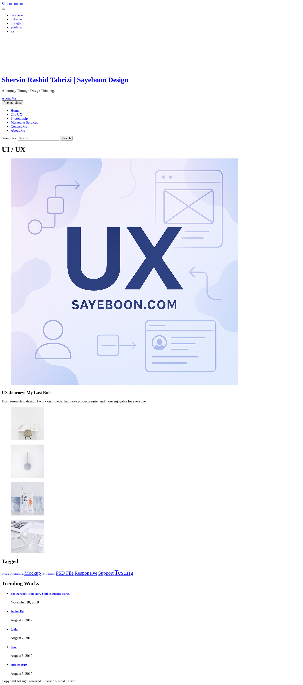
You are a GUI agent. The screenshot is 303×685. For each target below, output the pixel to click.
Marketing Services (24, 122)
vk (12, 31)
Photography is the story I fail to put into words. (40, 593)
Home (15, 110)
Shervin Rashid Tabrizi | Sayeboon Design (65, 80)
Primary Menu (13, 102)
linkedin (16, 19)
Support (106, 573)
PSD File (65, 573)
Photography (20, 118)
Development (17, 574)
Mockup (32, 573)
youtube (16, 27)
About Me (9, 98)
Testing (124, 572)
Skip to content (12, 4)
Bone (14, 647)
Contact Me (19, 126)
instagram (17, 23)
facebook (17, 15)
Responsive (86, 573)
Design (5, 574)
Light (14, 629)
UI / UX (16, 114)
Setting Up (17, 611)
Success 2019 (19, 664)
